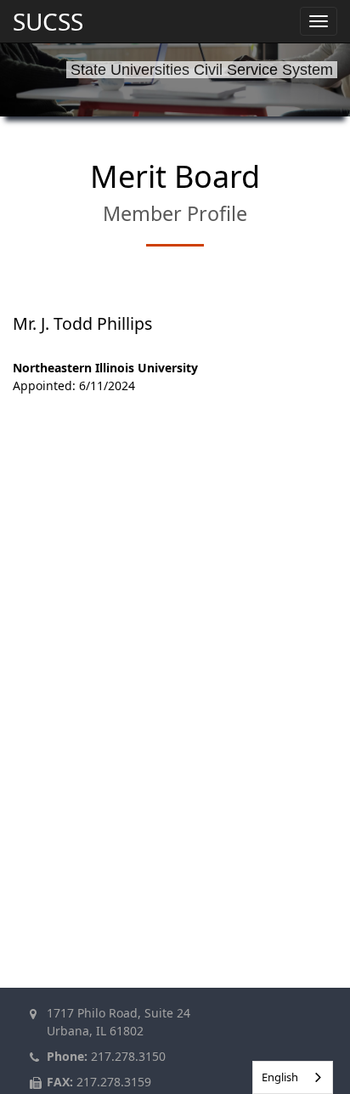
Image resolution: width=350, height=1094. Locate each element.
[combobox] (292, 1077)
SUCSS (48, 21)
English (280, 1077)
